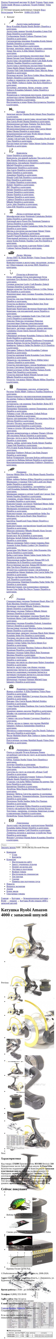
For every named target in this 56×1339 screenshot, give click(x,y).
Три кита (17, 51)
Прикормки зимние (27, 408)
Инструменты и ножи (17, 102)
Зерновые (11, 452)
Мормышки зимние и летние (20, 494)
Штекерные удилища (16, 679)
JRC (8, 187)
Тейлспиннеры (13, 582)
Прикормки (12, 408)
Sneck (26, 331)
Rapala (24, 26)
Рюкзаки (11, 701)
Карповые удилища (16, 623)
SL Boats (22, 257)
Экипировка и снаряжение (29, 750)
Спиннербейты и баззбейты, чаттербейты (26, 486)
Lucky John (12, 204)
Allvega (10, 421)
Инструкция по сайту (22, 862)
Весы (9, 26)
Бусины (10, 367)
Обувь (9, 759)
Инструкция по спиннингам (25, 874)
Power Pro (27, 221)
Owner (20, 331)
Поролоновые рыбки (16, 560)
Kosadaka (16, 26)
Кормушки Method (46, 309)
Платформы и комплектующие (21, 777)
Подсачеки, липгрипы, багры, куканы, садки (27, 87)
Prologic (10, 63)
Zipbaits (25, 538)
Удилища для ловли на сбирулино (22, 662)
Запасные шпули (14, 114)
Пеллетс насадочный (25, 423)
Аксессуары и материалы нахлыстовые (25, 65)
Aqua (12, 506)
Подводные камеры (16, 830)
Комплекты (22, 153)
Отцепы (10, 70)
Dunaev (31, 418)
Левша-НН (35, 565)
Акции (10, 889)
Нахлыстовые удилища (17, 628)
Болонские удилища (16, 648)
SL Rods (31, 2)
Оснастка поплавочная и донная (22, 365)
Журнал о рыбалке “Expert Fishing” (29, 5)
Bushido (10, 43)
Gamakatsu (40, 216)
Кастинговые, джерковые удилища (23, 616)
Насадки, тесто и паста (17, 438)
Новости (11, 884)
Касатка (44, 696)
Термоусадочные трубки (18, 370)
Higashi (10, 177)
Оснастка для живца (16, 379)
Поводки (11, 321)
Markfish (30, 399)
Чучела (26, 752)
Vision (10, 68)
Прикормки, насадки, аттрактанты (33, 389)
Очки (9, 767)
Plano (48, 691)
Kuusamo (42, 550)
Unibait (37, 413)
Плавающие (19, 457)
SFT (51, 404)
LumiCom (41, 482)
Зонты (10, 796)
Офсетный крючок (23, 340)
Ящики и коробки (15, 691)
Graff (45, 772)
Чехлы (10, 735)
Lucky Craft (29, 284)
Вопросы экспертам (16, 886)
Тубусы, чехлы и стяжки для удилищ (24, 723)
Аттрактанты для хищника (19, 404)
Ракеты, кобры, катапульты (19, 443)
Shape (49, 482)
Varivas (10, 223)
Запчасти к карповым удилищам (22, 672)
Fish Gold (19, 70)
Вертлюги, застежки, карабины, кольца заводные (29, 328)
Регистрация (7, 12)
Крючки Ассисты (22, 343)
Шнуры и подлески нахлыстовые (22, 231)
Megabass (49, 75)
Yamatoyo (45, 221)
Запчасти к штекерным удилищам (34, 670)
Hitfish (40, 360)
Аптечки (11, 764)
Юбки (31, 479)
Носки (48, 808)
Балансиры (12, 550)
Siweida (29, 31)
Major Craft (21, 618)
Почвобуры (12, 816)
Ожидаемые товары (16, 894)
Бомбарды (11, 345)
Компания (11, 852)
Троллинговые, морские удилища (22, 633)
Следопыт (35, 696)
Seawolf (33, 331)
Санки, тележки (14, 696)
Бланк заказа (12, 891)
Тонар (10, 51)
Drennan (11, 613)
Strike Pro (43, 226)
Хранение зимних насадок (19, 711)
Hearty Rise (31, 516)
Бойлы (10, 457)
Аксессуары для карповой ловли (22, 60)
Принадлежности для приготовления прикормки (29, 396)
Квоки (10, 46)
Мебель (19, 794)
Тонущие (29, 457)
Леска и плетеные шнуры (28, 214)
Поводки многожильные (31, 323)
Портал (4, 2)
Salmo (30, 82)
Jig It (20, 535)
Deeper (25, 828)
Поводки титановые (25, 321)
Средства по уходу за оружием (32, 755)
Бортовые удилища (15, 657)
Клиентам (11, 859)
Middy (15, 82)
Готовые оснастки (15, 284)
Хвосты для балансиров (18, 577)
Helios (48, 577)
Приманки (21, 472)
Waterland (37, 504)
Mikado (10, 202)
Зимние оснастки (15, 289)
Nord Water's (36, 508)
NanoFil (10, 236)
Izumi (39, 555)
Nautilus (18, 63)
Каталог (12, 1308)
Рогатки (10, 391)
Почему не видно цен (22, 867)
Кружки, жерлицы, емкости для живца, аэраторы (29, 48)
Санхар (47, 494)
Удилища (21, 599)
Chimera (42, 299)
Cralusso (30, 36)
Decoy (34, 360)
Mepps (17, 474)
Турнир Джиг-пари (44, 2)
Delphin (28, 299)
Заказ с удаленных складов (24, 864)
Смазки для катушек (16, 138)
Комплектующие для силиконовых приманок (28, 587)
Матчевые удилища (16, 611)
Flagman (38, 36)
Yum (34, 404)
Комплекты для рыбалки (18, 163)
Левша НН (40, 560)
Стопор (50, 365)
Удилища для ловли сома (18, 638)
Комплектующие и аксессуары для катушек (27, 119)
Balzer (16, 233)
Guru (44, 36)
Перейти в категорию (22, 34)
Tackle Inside (7, 5)
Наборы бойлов (25, 460)
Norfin (23, 759)
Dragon (50, 143)
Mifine (43, 379)
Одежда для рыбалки (16, 808)
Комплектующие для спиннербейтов (24, 513)
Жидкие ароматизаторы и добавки (22, 433)
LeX (9, 579)
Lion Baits (42, 60)
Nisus (49, 833)
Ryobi (32, 114)
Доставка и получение (22, 869)
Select (46, 360)
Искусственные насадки (18, 565)
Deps (51, 740)
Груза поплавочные (32, 277)
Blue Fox (24, 474)
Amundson (11, 175)
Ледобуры (11, 789)
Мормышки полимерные (18, 508)
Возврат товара (19, 872)
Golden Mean (39, 75)
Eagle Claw (36, 316)
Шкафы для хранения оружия (20, 713)
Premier (10, 190)
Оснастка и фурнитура (27, 274)
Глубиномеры (13, 36)
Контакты (16, 857)
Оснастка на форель (16, 304)
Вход (43, 10)
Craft (27, 830)
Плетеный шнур (14, 221)
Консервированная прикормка (21, 462)
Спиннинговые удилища (18, 601)
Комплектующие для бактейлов (21, 526)
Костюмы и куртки (36, 808)
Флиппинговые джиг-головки (21, 294)
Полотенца (12, 801)
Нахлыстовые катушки (17, 143)
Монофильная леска (16, 216)
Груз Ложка (33, 279)
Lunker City (33, 545)
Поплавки (11, 350)
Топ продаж (17, 876)
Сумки (10, 706)
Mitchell (10, 136)
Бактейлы (11, 521)
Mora (18, 789)
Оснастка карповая (15, 355)
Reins (39, 97)
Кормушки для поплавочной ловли (23, 311)
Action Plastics (21, 545)
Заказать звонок (8, 847)
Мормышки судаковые (17, 482)
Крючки (10, 340)
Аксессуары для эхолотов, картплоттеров (26, 825)
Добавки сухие (13, 413)
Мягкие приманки (15, 543)
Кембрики (42, 365)
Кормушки (11, 309)
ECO (43, 345)
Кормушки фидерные (27, 309)
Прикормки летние (45, 408)
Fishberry (20, 452)
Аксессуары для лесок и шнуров (22, 245)
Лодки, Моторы (24, 255)
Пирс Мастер (41, 70)
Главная (4, 1308)
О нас (14, 854)
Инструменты (40, 102)
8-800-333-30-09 (32, 12)
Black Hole (43, 633)
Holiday (43, 701)
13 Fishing (11, 182)
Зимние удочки (14, 643)
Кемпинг (11, 794)
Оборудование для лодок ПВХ (24, 265)
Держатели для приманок (18, 360)
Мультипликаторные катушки (20, 129)
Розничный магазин (17, 2)
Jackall (18, 538)
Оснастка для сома (15, 299)
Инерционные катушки (17, 124)
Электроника (23, 823)
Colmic (46, 245)
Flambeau (34, 691)
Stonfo (31, 26)
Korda (43, 41)
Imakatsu (25, 489)
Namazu (33, 124)
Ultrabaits (11, 416)
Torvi (35, 759)
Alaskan (16, 759)
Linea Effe (11, 207)
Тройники (37, 340)
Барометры (12, 786)
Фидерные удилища (16, 606)
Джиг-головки (13, 316)
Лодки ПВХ (12, 257)
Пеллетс (10, 423)
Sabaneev (28, 90)
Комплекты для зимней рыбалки (22, 158)
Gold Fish (18, 177)
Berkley (37, 26)
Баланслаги (12, 535)
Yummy (37, 589)
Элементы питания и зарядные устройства (26, 833)
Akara (16, 46)
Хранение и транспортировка (30, 689)
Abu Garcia (12, 121)
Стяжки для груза (15, 718)
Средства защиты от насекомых (37, 794)
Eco (44, 643)
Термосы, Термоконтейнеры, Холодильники (33, 796)
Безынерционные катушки (19, 134)
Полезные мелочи (15, 75)
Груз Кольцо (22, 279)
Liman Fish (47, 31)
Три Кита (28, 75)
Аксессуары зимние (16, 31)
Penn (44, 114)
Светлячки (19, 367)
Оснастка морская (15, 375)
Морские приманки (16, 530)
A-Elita (24, 51)
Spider (10, 484)
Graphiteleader (33, 618)
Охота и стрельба (14, 752)
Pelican (44, 413)
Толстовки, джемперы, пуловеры (22, 811)
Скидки (15, 879)
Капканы (34, 752)
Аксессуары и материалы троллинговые (25, 56)
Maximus (11, 100)
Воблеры (11, 538)
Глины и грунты (14, 428)
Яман (9, 34)
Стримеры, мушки (15, 499)
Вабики (24, 479)
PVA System (12, 448)
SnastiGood (21, 521)
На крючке (12, 399)
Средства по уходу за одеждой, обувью (25, 772)
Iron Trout (44, 304)
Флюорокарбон (14, 226)
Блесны (10, 474)
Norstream (30, 216)
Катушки (21, 112)
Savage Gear (19, 58)
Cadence (10, 199)
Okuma (26, 114)
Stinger (49, 41)
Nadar (42, 582)
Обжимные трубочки (16, 335)
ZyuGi (10, 318)
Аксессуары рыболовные (28, 24)
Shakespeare (12, 168)
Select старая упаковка (34, 543)
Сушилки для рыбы (16, 781)
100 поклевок (27, 413)
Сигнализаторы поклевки (18, 41)
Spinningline (29, 70)
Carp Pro (38, 241)
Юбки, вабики (13, 479)
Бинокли (11, 806)
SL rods (45, 97)
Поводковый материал (17, 326)
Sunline (24, 226)
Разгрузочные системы (17, 740)
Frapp (29, 521)
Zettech (46, 284)
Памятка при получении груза (26, 881)
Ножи (30, 102)
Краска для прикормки (17, 418)
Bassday (39, 284)
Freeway (36, 289)
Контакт (49, 299)
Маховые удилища (15, 652)
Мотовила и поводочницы (19, 730)
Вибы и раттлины (15, 555)
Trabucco (22, 82)
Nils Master (34, 474)
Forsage (10, 192)
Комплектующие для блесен (20, 504)
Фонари (10, 837)
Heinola (31, 789)
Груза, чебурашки (15, 277)
